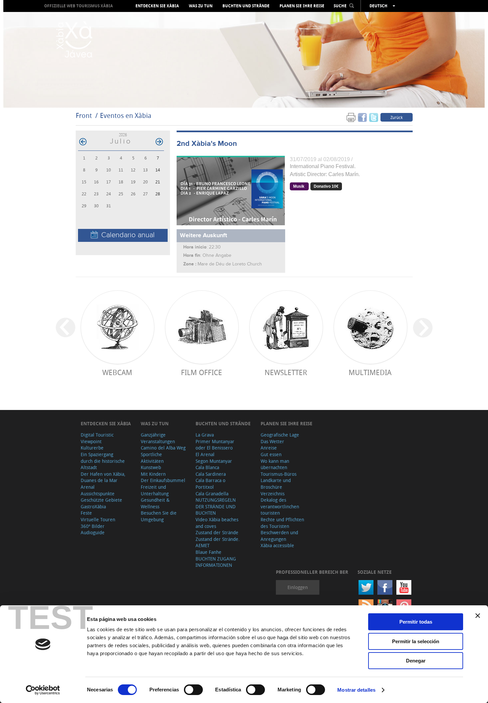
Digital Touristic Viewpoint (97, 438)
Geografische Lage (280, 435)
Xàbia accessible (277, 545)
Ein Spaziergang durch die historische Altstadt (103, 460)
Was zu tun (200, 6)
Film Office (201, 372)
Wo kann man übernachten (275, 464)
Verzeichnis (273, 493)
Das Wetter (272, 441)
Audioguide (93, 532)
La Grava (205, 435)
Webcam (117, 372)
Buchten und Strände (246, 6)
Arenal (88, 487)
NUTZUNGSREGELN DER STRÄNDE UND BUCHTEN (216, 506)
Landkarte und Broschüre (276, 483)
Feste (86, 513)
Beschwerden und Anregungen (279, 535)
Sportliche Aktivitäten (152, 457)
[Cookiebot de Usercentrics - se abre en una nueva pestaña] (43, 690)
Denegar (416, 660)
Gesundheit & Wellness (155, 503)
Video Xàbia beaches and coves (217, 522)
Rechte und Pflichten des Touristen (282, 522)
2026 (123, 134)
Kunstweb (151, 467)
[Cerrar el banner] (477, 615)
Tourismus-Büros (278, 474)
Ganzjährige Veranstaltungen (158, 438)
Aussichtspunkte (98, 493)
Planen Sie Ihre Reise (302, 6)
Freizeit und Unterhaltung (155, 490)
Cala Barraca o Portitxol (210, 483)
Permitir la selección (415, 641)
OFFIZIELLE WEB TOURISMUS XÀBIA (78, 6)
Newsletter (286, 372)
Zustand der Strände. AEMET (218, 542)
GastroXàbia (93, 506)
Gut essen (271, 454)
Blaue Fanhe (208, 552)
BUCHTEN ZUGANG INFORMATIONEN (216, 561)
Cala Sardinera (211, 474)
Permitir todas (415, 622)
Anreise (269, 448)
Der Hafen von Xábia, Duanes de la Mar (103, 477)
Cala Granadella (212, 493)
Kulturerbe (92, 448)
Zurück (396, 117)
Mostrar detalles (356, 690)
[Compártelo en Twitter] (373, 117)
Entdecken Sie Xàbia (157, 6)
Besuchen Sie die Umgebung (159, 516)
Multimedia (370, 372)
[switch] (193, 689)
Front (84, 115)
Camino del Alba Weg (163, 448)
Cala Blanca (207, 467)
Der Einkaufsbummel (163, 480)
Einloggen (297, 587)
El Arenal (205, 454)
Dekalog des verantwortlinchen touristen (280, 506)
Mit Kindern (153, 474)
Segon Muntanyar (214, 461)
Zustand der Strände (217, 532)
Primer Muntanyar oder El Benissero (215, 444)
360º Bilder (93, 526)
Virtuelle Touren (98, 519)
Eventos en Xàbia (125, 115)
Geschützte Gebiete (101, 500)
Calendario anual (128, 235)
